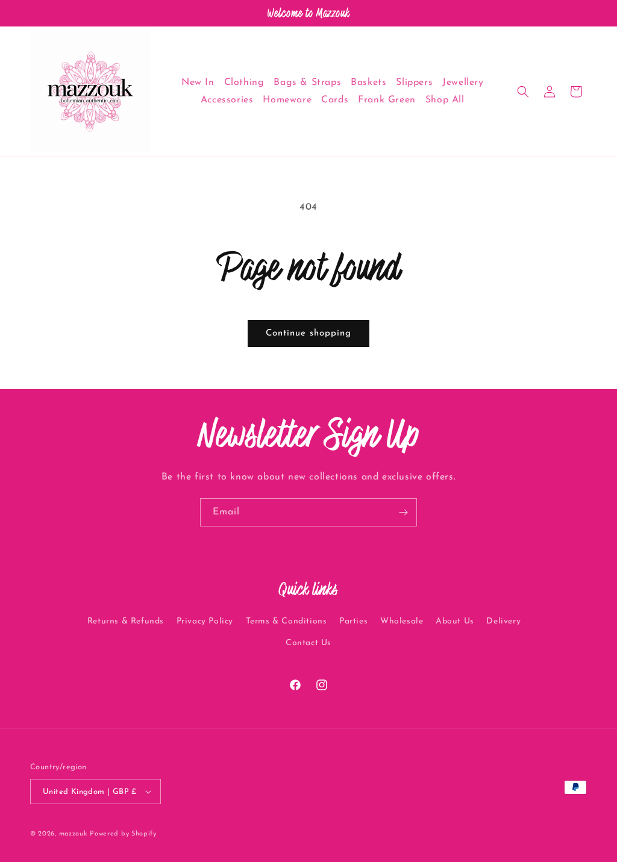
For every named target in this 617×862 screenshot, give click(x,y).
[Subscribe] (403, 512)
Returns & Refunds (125, 621)
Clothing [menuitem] (244, 82)
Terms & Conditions (286, 621)
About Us (455, 621)
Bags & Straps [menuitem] (307, 82)
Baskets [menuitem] (368, 82)
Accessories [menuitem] (227, 100)
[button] (523, 91)
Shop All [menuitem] (445, 100)
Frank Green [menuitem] (387, 100)
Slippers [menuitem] (414, 82)
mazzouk (73, 834)
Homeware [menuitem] (287, 100)
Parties (353, 621)
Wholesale (401, 621)
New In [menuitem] (198, 82)
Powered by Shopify (123, 834)
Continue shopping (308, 333)
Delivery (503, 621)
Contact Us (308, 643)
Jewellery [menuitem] (462, 82)
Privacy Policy (205, 621)
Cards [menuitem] (334, 100)
